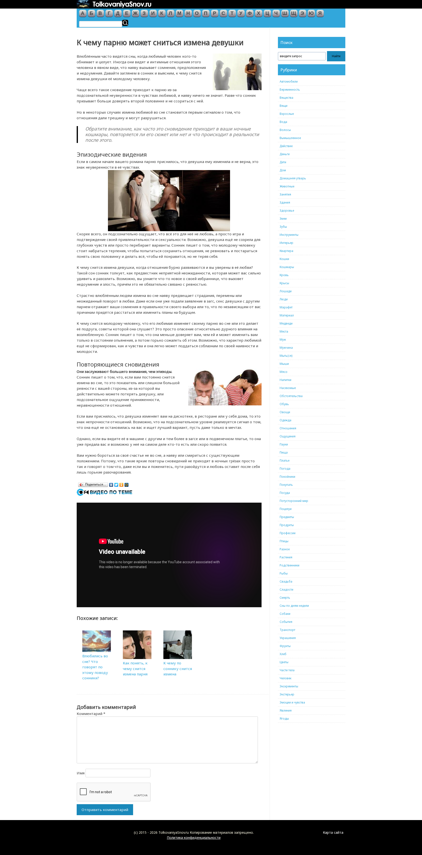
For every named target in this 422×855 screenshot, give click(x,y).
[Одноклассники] (121, 484)
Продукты (287, 525)
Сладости (286, 589)
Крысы (284, 283)
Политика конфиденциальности (194, 837)
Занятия (285, 194)
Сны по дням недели (294, 606)
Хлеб (283, 654)
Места (284, 331)
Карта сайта (333, 832)
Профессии (287, 533)
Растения (286, 557)
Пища (284, 452)
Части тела (287, 670)
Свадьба (286, 581)
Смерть (285, 597)
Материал (287, 315)
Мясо (283, 372)
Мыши (284, 364)
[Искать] (125, 23)
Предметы (287, 517)
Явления (286, 710)
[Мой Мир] (126, 484)
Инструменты (289, 235)
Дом (283, 170)
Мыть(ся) (286, 356)
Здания (285, 202)
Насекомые (288, 388)
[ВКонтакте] (111, 484)
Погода (285, 468)
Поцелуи (286, 509)
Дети (283, 162)
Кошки (284, 259)
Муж (283, 339)
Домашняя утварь (293, 178)
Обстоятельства (291, 396)
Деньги (285, 154)
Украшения (288, 638)
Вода (283, 122)
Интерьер (286, 243)
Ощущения (287, 436)
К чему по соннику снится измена (177, 668)
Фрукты (285, 646)
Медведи (286, 323)
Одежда (285, 420)
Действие (286, 146)
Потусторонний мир (294, 501)
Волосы (285, 130)
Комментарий (91, 713)
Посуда (285, 493)
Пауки (284, 444)
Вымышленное (290, 138)
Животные (287, 186)
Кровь (284, 275)
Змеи (283, 218)
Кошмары (287, 267)
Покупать (286, 485)
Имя (80, 772)
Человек (285, 678)
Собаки (285, 614)
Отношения (288, 428)
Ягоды (284, 718)
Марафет (286, 307)
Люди (284, 299)
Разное (285, 549)
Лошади (286, 291)
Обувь (284, 404)
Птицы (284, 541)
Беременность (290, 89)
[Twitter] (116, 484)
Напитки (285, 380)
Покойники (287, 477)
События (286, 622)
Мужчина (286, 348)
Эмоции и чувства (292, 702)
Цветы (284, 662)
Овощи (285, 412)
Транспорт (287, 630)
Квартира (286, 251)
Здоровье (287, 210)
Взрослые (287, 114)
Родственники (289, 565)
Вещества (286, 98)
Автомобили (289, 81)
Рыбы (284, 573)
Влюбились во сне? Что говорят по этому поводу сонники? (95, 666)
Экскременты (289, 686)
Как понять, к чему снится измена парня (135, 668)
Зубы (283, 227)
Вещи (283, 106)
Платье (284, 460)
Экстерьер (287, 694)
